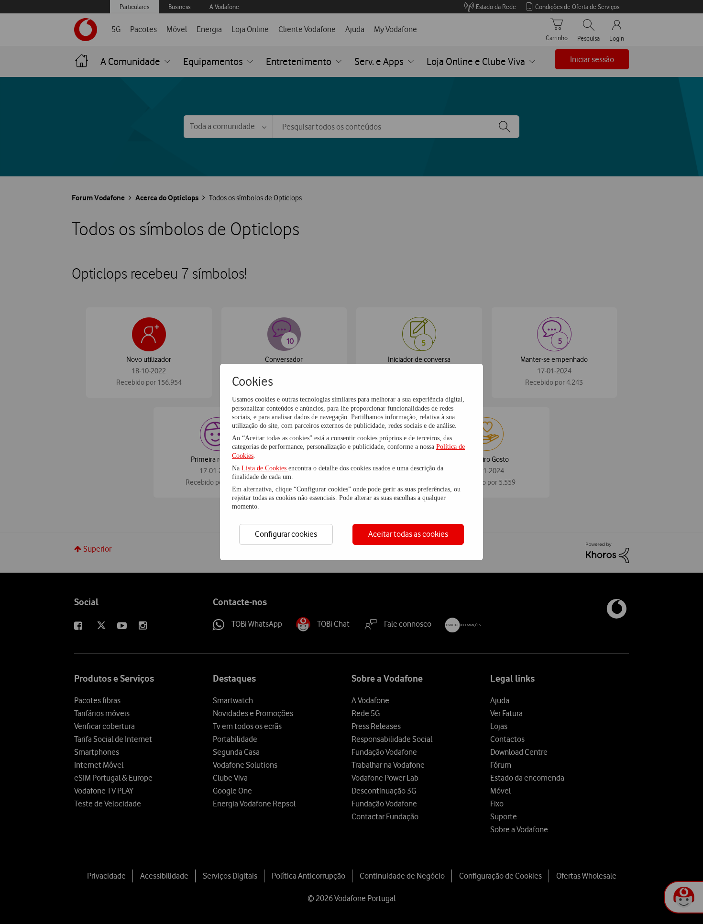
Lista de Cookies (265, 468)
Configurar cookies (286, 534)
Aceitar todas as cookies (408, 534)
